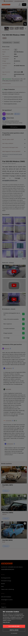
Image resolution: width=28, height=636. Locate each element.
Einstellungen (14, 630)
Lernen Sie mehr (6, 622)
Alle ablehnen (14, 633)
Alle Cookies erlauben (14, 626)
